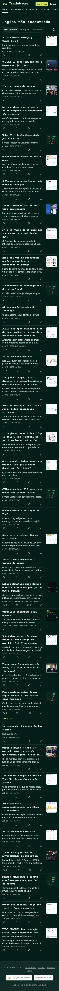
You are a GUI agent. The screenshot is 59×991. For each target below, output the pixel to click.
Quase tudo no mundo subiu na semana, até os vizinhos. (22, 474)
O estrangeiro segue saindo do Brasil (20, 314)
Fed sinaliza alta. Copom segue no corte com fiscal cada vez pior (20, 696)
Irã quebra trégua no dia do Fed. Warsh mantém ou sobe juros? (21, 779)
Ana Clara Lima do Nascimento (23, 626)
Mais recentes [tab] (10, 29)
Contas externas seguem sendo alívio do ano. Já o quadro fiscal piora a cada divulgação (22, 704)
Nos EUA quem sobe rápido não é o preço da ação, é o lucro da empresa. (20, 362)
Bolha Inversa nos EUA (17, 356)
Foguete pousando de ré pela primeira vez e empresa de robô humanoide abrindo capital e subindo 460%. (21, 214)
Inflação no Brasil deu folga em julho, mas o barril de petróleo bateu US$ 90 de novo (22, 437)
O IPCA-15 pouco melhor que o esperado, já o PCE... (22, 64)
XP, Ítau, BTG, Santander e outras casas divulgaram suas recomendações (21, 621)
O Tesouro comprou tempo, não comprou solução (22, 183)
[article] (29, 46)
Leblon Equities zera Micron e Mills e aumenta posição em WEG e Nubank (22, 587)
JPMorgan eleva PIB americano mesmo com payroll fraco (22, 491)
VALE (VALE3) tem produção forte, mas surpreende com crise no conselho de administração (20, 933)
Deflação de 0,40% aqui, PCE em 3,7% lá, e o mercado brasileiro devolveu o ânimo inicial (22, 71)
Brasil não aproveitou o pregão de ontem (18, 561)
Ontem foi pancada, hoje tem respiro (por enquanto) (21, 907)
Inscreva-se (42, 4)
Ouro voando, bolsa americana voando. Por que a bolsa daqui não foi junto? (22, 465)
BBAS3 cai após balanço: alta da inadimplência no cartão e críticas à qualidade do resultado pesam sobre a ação (22, 333)
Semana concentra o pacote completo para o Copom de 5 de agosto (21, 880)
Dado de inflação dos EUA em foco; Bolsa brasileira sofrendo (21, 409)
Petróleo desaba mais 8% (18, 831)
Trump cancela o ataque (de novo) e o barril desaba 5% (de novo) (21, 668)
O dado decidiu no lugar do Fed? (21, 513)
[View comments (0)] (16, 55)
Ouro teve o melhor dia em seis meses (20, 537)
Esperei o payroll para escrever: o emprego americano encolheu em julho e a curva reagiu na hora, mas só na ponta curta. (22, 520)
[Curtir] (4, 55)
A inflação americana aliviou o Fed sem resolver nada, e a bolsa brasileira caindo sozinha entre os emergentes (22, 418)
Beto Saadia (15, 146)
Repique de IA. (9, 733)
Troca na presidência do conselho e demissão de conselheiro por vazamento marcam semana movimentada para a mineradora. (22, 941)
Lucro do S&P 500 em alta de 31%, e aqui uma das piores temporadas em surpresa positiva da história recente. (22, 270)
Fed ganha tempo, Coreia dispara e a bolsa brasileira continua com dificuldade (22, 381)
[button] (5, 9)
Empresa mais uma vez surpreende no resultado (21, 46)
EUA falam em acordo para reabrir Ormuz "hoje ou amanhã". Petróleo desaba (19, 640)
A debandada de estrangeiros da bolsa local (21, 288)
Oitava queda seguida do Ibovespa (18, 309)
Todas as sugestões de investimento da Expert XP (20, 854)
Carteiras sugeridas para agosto (19, 614)
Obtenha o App (43, 977)
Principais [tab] (24, 29)
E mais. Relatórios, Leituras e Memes (20, 142)
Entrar (53, 4)
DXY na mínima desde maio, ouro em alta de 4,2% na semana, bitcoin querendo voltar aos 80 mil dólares (20, 165)
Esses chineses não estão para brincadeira (19, 207)
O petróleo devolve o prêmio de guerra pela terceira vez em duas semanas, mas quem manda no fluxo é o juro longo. (22, 676)
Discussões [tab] (37, 29)
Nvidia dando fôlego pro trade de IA (18, 39)
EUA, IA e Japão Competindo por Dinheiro (21, 137)
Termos (41, 967)
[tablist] (23, 30)
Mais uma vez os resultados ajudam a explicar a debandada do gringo (21, 261)
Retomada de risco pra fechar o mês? (22, 728)
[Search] (54, 30)
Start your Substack (20, 977)
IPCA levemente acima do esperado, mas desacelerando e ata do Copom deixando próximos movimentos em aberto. (22, 446)
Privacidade (30, 967)
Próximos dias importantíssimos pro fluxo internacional (21, 807)
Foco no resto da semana (18, 86)
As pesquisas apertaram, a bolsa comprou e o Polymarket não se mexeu (22, 111)
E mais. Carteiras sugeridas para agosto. (22, 293)
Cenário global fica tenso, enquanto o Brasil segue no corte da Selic (20, 889)
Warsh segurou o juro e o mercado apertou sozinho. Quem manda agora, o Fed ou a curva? (22, 752)
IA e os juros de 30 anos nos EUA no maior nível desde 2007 (22, 233)
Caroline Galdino (18, 346)
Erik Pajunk (19, 51)
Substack (17, 984)
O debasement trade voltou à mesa (21, 158)
